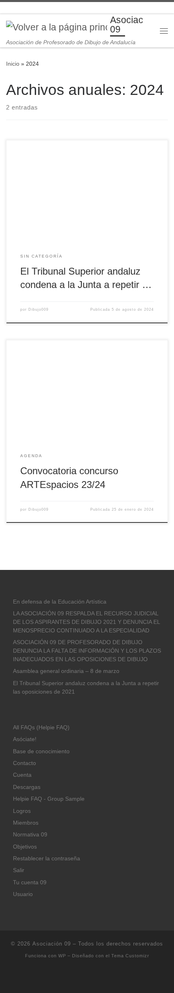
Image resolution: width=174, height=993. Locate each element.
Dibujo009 (38, 309)
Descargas (26, 787)
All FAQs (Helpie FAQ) (41, 727)
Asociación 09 (51, 944)
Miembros (25, 823)
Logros (22, 811)
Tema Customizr (130, 955)
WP (62, 955)
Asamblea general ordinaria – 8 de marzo (66, 671)
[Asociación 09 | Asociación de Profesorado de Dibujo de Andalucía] (56, 27)
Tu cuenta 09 (30, 882)
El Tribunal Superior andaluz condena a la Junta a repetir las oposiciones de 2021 (86, 687)
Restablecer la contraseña (46, 858)
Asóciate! (24, 739)
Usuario (23, 894)
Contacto (24, 763)
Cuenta (22, 775)
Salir (18, 870)
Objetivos (25, 847)
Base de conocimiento (41, 751)
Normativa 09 (30, 835)
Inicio (12, 63)
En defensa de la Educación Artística (59, 602)
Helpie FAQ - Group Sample (49, 799)
